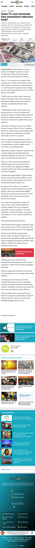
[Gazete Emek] (17, 2)
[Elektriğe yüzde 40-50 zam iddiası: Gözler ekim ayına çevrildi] (9, 365)
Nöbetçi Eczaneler (9, 514)
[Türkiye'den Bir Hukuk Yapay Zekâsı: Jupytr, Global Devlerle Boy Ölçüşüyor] (26, 396)
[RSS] (22, 503)
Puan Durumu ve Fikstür (8, 523)
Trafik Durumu (24, 517)
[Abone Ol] (29, 64)
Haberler (3, 11)
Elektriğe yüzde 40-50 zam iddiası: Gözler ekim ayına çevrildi (8, 372)
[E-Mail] (12, 351)
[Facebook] (13, 503)
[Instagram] (19, 503)
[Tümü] (33, 469)
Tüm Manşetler (24, 522)
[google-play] (17, 507)
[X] (16, 503)
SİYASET (26, 6)
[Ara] (32, 2)
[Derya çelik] (5, 349)
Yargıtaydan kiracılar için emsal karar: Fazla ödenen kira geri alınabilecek (25, 372)
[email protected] (19, 491)
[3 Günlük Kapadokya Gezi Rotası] (26, 380)
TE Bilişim (21, 546)
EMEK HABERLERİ (12, 541)
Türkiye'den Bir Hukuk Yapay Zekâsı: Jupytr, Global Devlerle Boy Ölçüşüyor (26, 403)
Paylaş (5, 64)
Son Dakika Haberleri (9, 527)
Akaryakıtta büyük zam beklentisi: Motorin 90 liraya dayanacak (7, 388)
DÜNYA (11, 6)
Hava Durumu (24, 514)
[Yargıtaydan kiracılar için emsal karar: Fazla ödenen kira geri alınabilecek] (26, 365)
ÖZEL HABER (28, 537)
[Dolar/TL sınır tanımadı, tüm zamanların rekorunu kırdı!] (17, 52)
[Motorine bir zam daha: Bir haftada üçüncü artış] (9, 396)
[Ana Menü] (2, 2)
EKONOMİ (19, 6)
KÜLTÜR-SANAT (8, 539)
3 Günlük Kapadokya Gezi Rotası (25, 387)
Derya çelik (14, 348)
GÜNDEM (4, 6)
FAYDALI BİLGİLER (23, 541)
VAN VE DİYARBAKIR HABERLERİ (22, 539)
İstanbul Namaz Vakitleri (7, 518)
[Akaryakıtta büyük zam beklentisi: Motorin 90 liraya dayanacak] (9, 380)
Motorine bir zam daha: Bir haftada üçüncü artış (8, 402)
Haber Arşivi (23, 527)
